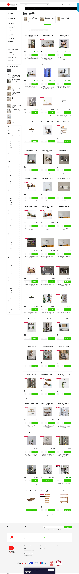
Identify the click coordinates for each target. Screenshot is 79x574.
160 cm (15, 190)
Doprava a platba (42, 548)
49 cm (15, 246)
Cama (15, 143)
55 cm (15, 254)
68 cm (15, 269)
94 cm (15, 294)
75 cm (15, 277)
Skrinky (10, 35)
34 (15, 225)
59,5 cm (15, 298)
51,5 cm (15, 301)
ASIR (15, 141)
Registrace (25, 551)
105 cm (15, 166)
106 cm (15, 167)
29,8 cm (15, 305)
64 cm (15, 263)
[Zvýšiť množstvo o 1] (30, 55)
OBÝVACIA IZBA (12, 18)
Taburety (10, 24)
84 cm (15, 284)
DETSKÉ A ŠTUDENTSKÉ (13, 54)
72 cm (15, 273)
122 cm (15, 177)
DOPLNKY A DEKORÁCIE (14, 57)
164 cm (15, 192)
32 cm (15, 219)
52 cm (15, 250)
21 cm (15, 202)
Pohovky (10, 20)
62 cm (15, 259)
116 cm (15, 171)
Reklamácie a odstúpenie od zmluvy (29, 553)
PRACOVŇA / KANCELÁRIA (14, 49)
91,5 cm (15, 292)
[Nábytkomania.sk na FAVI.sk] (58, 563)
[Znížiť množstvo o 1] (25, 55)
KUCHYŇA (11, 41)
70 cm (15, 271)
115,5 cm (15, 300)
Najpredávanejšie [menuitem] (27, 30)
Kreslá (10, 22)
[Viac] (69, 8)
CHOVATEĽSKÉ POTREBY (14, 63)
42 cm (15, 234)
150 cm (15, 189)
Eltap (15, 145)
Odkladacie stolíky (11, 38)
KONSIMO (15, 149)
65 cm (15, 265)
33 (15, 221)
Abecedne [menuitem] (45, 30)
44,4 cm (15, 236)
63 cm (15, 261)
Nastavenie (28, 572)
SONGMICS (15, 151)
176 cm (15, 194)
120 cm (15, 175)
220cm (15, 206)
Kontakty (25, 548)
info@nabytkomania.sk (51, 537)
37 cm (15, 229)
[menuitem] (9, 8)
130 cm (15, 185)
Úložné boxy (11, 34)
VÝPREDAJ (11, 13)
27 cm (15, 211)
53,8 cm (15, 252)
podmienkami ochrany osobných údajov (56, 529)
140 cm (15, 187)
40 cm (15, 233)
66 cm (15, 267)
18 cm (15, 196)
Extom (15, 147)
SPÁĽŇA (10, 44)
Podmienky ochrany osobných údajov (29, 550)
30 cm (15, 215)
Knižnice (10, 30)
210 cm (15, 204)
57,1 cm (15, 309)
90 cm (15, 288)
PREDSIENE (11, 46)
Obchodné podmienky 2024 (28, 555)
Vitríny (10, 37)
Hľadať (48, 4)
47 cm (15, 242)
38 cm (15, 231)
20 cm (15, 200)
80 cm (15, 279)
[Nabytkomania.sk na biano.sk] (51, 563)
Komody (10, 28)
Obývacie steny (11, 27)
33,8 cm (15, 307)
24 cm (15, 208)
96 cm (15, 296)
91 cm (15, 290)
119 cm (15, 173)
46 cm (15, 240)
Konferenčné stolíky (12, 26)
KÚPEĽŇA (11, 52)
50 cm (15, 248)
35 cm (15, 227)
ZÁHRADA (11, 60)
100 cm (15, 164)
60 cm (15, 257)
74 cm (15, 275)
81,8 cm (15, 303)
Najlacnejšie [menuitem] (34, 30)
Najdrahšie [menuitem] (40, 30)
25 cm (15, 210)
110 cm (15, 169)
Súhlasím (51, 569)
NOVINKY (11, 16)
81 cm (15, 280)
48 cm (15, 244)
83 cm (15, 282)
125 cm (15, 179)
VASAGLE (15, 153)
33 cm (15, 223)
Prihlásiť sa (68, 527)
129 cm (15, 183)
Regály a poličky (11, 31)
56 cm (15, 256)
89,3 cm (15, 286)
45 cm (15, 238)
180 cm (15, 198)
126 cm (15, 181)
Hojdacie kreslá (11, 23)
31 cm (15, 217)
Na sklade (15, 135)
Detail (47, 480)
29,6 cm (15, 213)
